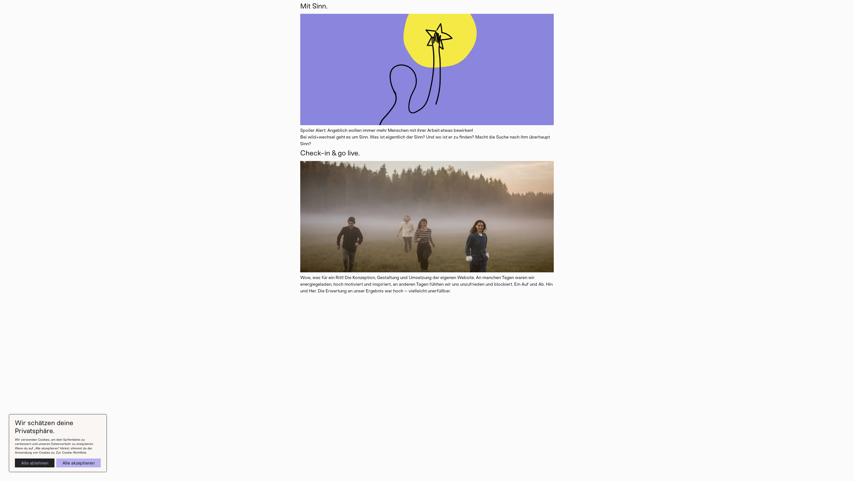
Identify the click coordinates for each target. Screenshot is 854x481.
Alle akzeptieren (78, 463)
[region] (58, 443)
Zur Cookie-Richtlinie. (71, 453)
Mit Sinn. (314, 6)
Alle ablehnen (34, 463)
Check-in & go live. (330, 153)
